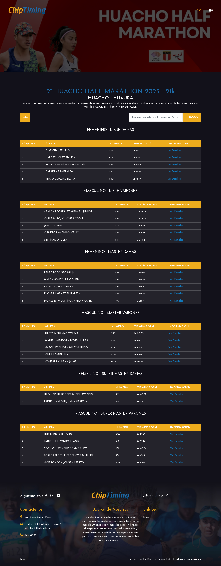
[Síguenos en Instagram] (51, 496)
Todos (25, 117)
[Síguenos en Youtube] (58, 496)
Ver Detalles (174, 151)
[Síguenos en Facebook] (46, 496)
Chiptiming (159, 559)
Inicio (197, 10)
